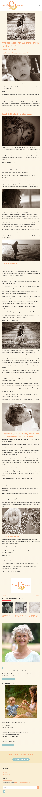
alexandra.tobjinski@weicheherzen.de (22, 782)
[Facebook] (3, 668)
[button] (8, 679)
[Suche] (38, 787)
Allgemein (15, 49)
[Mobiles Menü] (39, 5)
